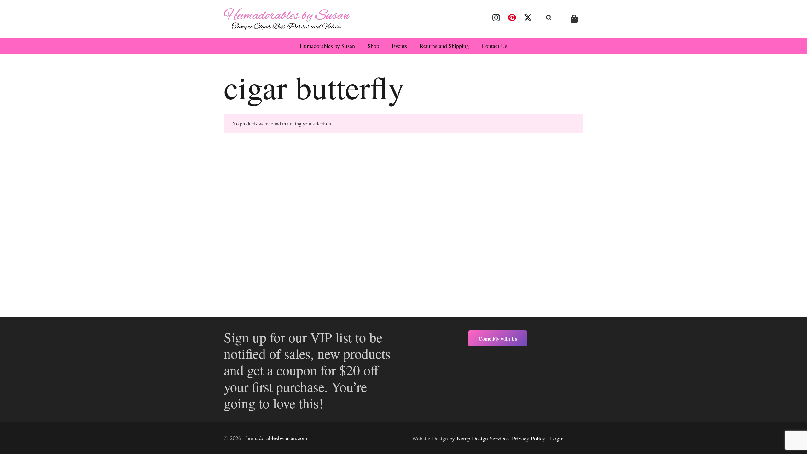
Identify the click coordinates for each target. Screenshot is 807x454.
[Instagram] (496, 18)
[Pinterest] (512, 18)
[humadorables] (287, 19)
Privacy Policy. (529, 438)
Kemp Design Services (482, 438)
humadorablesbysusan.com (276, 438)
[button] (549, 18)
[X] (528, 18)
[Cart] (574, 19)
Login (557, 438)
